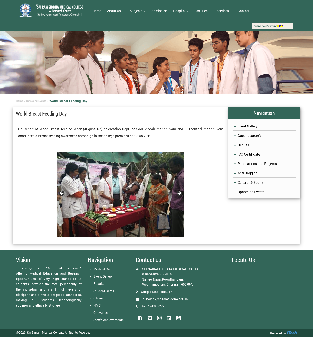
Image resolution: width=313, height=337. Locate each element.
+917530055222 (153, 306)
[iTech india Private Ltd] (291, 333)
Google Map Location (156, 291)
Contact (243, 11)
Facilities (201, 11)
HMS (97, 305)
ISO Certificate (249, 154)
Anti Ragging (247, 173)
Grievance (100, 312)
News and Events (36, 101)
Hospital (179, 11)
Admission (159, 11)
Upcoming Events (251, 191)
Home (96, 11)
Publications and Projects (257, 163)
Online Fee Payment (265, 26)
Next (179, 193)
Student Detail (103, 291)
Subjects (136, 11)
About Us (114, 11)
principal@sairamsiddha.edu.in (165, 299)
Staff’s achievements (108, 320)
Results (243, 145)
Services (223, 11)
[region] (120, 194)
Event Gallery (247, 126)
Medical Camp (103, 269)
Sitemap (99, 298)
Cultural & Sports (250, 182)
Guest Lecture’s (249, 135)
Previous (62, 193)
